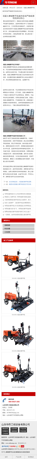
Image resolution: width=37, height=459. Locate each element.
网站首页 (12, 7)
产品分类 (23, 428)
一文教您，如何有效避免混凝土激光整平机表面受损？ (18, 214)
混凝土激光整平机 (25, 449)
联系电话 (31, 457)
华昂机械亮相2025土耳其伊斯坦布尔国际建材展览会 (18, 194)
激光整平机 (16, 449)
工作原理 (7, 232)
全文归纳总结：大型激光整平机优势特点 (21, 181)
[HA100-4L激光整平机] (18, 369)
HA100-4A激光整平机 (18, 314)
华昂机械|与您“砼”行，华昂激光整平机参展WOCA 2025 (18, 208)
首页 (6, 457)
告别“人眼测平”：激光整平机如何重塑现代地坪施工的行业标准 (18, 203)
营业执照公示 (22, 443)
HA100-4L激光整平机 (18, 387)
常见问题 (7, 228)
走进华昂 (14, 428)
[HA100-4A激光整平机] (18, 296)
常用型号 (5, 431)
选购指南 (19, 7)
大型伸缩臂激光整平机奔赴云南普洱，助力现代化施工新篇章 (18, 200)
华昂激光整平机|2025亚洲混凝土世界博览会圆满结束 (18, 205)
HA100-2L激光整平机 (18, 278)
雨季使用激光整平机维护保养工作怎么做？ (18, 211)
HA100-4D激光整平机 (18, 351)
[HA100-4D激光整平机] (18, 332)
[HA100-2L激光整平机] (18, 260)
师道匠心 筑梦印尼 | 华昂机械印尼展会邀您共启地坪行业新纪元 (18, 197)
